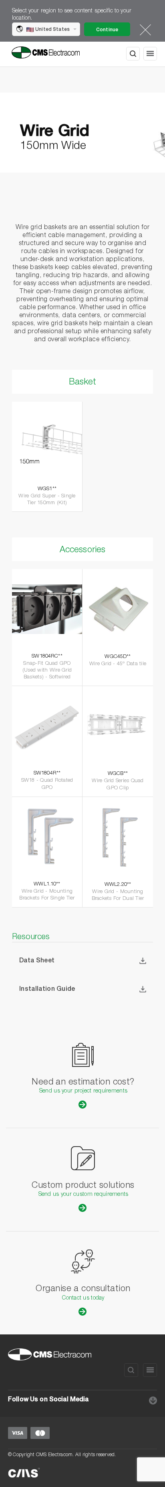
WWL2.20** (118, 884)
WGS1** (47, 489)
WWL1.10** (47, 884)
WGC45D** (118, 657)
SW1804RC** (47, 656)
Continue (107, 30)
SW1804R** (47, 773)
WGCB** (118, 774)
